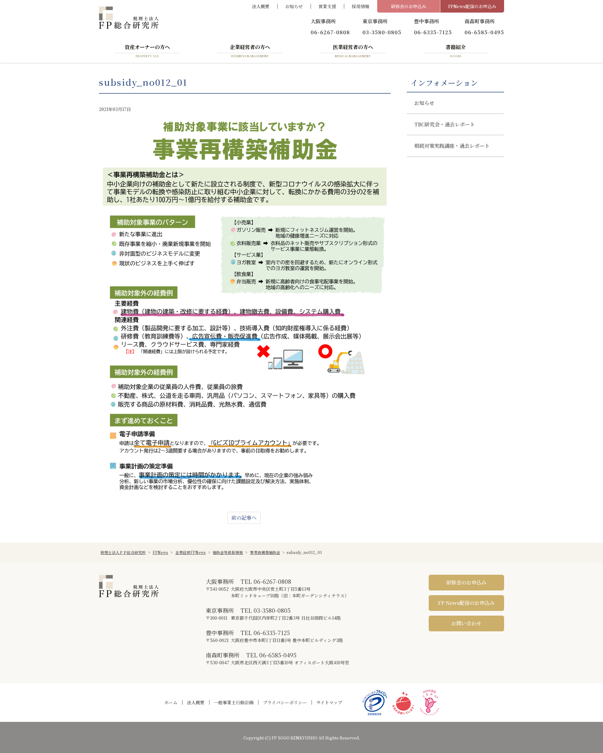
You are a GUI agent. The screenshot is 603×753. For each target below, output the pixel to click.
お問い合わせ (466, 623)
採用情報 (360, 6)
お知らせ (294, 6)
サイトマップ (329, 702)
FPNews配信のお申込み (472, 6)
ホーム (170, 702)
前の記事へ (244, 517)
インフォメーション (444, 82)
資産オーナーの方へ (147, 50)
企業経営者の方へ (250, 50)
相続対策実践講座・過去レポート (452, 145)
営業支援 (327, 6)
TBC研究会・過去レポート (444, 124)
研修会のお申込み (408, 6)
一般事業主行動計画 (233, 702)
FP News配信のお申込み (466, 602)
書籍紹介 (456, 50)
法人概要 (260, 6)
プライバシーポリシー (285, 702)
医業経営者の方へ (353, 50)
